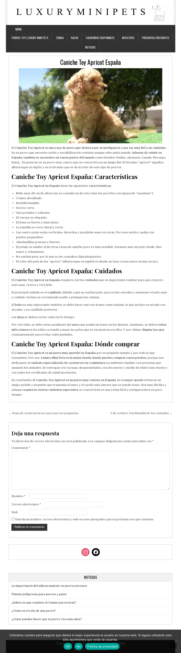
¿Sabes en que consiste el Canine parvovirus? (43, 602)
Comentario (20, 447)
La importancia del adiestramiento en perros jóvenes (49, 585)
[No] (175, 641)
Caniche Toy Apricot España (90, 62)
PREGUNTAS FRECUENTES (155, 38)
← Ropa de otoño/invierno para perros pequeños (43, 413)
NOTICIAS (90, 47)
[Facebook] (161, 29)
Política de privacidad (102, 646)
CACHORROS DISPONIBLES (100, 38)
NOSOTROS (128, 38)
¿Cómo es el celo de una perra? (33, 610)
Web (14, 512)
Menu (18, 29)
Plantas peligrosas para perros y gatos (39, 594)
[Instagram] (167, 29)
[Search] (172, 29)
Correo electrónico (26, 504)
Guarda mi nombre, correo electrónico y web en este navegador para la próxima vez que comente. (84, 519)
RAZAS (74, 38)
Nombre (18, 496)
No (79, 646)
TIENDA (60, 38)
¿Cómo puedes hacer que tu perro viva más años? (46, 619)
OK (68, 646)
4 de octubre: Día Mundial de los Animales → (141, 413)
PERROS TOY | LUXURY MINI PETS (30, 38)
